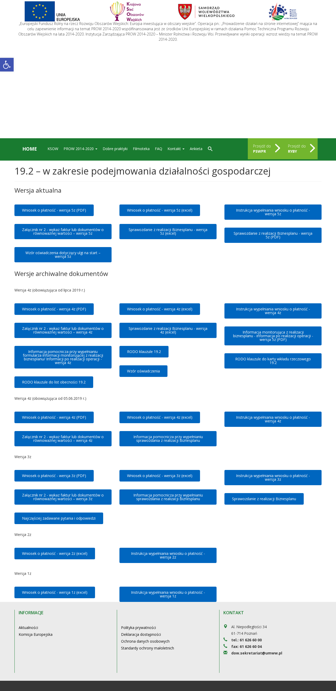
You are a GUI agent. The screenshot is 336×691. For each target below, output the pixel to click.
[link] (7, 64)
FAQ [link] (158, 148)
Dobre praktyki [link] (115, 148)
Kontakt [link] (174, 148)
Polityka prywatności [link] (138, 627)
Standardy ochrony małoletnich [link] (147, 648)
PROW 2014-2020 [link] (79, 148)
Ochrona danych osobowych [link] (145, 641)
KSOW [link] (53, 148)
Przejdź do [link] (262, 149)
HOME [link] (29, 149)
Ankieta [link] (196, 148)
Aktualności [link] (28, 627)
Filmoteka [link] (141, 148)
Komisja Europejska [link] (35, 634)
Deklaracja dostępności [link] (141, 634)
